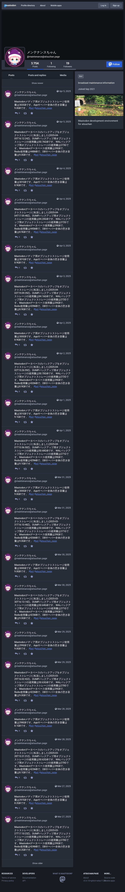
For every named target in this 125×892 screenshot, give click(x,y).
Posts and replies (37, 75)
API (24, 881)
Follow (116, 64)
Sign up (116, 5)
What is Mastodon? (62, 873)
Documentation (29, 878)
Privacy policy (8, 881)
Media (63, 75)
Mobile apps (56, 5)
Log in (103, 5)
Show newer (37, 83)
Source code (109, 878)
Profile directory (28, 5)
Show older (37, 863)
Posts (11, 75)
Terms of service (9, 878)
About (42, 5)
